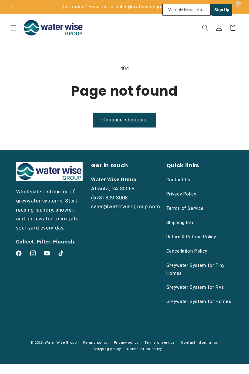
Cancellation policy (144, 349)
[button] (13, 28)
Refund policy (95, 342)
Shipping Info (180, 222)
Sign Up (221, 9)
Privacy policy (126, 342)
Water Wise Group (61, 342)
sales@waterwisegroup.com (125, 206)
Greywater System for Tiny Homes (195, 269)
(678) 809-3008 (109, 198)
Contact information (200, 342)
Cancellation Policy (186, 251)
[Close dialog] (238, 3)
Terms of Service (185, 208)
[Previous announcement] (12, 6)
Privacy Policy (181, 194)
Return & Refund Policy (191, 237)
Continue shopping (124, 120)
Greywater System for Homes (198, 301)
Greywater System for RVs (195, 287)
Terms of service (160, 342)
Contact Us (178, 179)
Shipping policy (107, 349)
